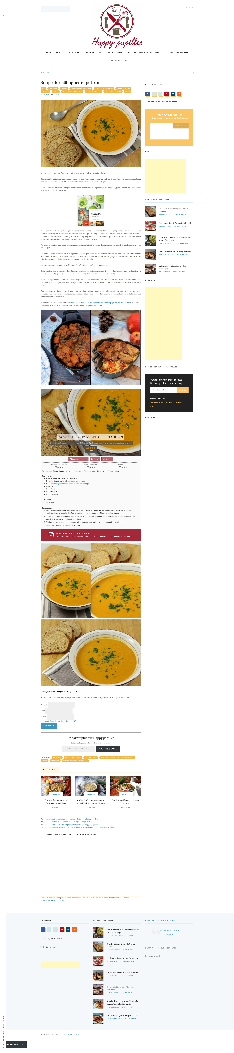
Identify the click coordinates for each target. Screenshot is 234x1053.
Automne (57, 757)
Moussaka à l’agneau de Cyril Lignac (122, 1015)
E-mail (44, 716)
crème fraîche (123, 88)
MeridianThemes (71, 1034)
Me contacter (3, 1021)
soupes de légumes (113, 91)
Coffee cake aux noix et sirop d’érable (175, 251)
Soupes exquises (108, 187)
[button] (87, 448)
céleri (64, 88)
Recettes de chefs (179, 52)
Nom (43, 710)
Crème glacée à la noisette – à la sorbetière (172, 267)
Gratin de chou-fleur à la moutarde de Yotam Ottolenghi (175, 239)
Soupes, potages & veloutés (75, 760)
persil (55, 91)
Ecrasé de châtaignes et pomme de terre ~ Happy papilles (73, 819)
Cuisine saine (91, 757)
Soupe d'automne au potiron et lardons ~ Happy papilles (73, 824)
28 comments (130, 1019)
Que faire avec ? (119, 60)
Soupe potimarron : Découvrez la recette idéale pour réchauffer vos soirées (81, 827)
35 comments (181, 215)
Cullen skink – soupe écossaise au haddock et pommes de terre (91, 802)
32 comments (179, 272)
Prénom (44, 705)
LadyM (56, 94)
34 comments (182, 255)
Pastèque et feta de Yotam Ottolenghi (175, 223)
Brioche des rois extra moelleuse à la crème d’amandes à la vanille (122, 1003)
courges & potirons (104, 88)
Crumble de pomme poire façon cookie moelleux (55, 802)
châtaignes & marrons (81, 88)
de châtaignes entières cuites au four (65, 484)
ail (43, 88)
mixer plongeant (107, 291)
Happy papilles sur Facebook (160, 920)
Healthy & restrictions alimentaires (147, 52)
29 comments (128, 1007)
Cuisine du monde (115, 52)
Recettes (60, 52)
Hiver (44, 760)
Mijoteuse (74, 52)
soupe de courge (93, 91)
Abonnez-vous (108, 749)
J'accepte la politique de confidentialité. (59, 721)
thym (127, 91)
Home (48, 52)
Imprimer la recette (79, 459)
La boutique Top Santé (80, 179)
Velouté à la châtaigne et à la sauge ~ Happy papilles (71, 821)
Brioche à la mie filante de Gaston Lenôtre (173, 210)
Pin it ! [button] (96, 459)
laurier (45, 91)
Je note (108, 459)
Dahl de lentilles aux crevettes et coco (125, 802)
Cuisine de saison (92, 52)
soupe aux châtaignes (72, 91)
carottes (53, 88)
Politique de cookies (3, 1041)
